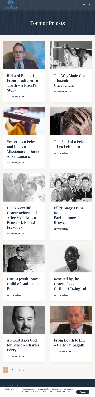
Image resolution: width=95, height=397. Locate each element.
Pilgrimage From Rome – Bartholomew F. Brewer (68, 215)
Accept (82, 392)
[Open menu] (84, 5)
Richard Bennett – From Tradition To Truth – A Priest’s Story (22, 83)
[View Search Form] (90, 5)
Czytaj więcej (15, 97)
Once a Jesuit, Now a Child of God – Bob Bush (23, 283)
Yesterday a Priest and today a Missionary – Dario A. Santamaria (23, 149)
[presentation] (24, 55)
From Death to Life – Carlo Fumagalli (69, 342)
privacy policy (66, 391)
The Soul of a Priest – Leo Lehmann (70, 144)
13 (28, 370)
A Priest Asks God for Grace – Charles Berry (23, 345)
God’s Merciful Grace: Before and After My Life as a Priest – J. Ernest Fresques (22, 217)
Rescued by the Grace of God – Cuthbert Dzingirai (70, 283)
